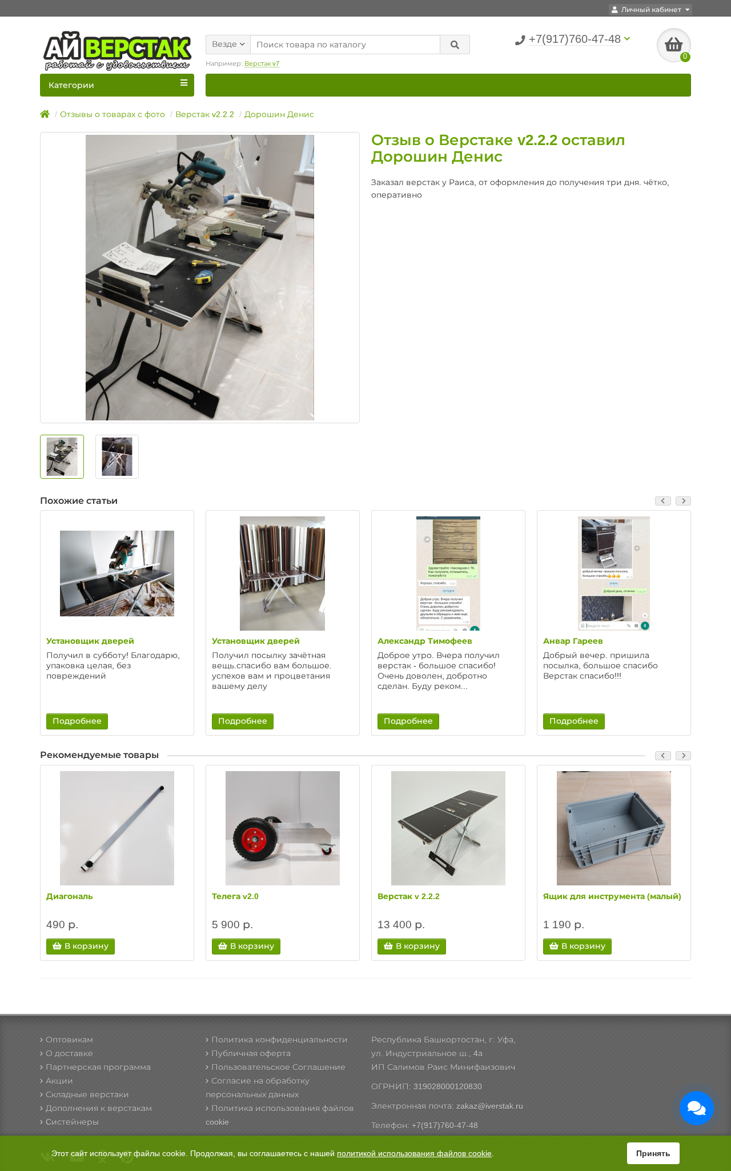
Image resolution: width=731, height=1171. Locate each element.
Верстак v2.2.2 (204, 114)
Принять (653, 1153)
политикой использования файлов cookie (414, 1153)
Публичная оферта (251, 1053)
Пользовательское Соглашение (278, 1067)
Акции (59, 1080)
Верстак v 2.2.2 (408, 896)
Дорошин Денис (279, 114)
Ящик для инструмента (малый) (612, 896)
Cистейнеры (72, 1121)
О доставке (69, 1053)
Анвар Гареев (573, 640)
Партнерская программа (98, 1067)
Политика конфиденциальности (279, 1039)
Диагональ (69, 896)
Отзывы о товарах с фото (112, 114)
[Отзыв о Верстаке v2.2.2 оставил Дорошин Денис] (200, 277)
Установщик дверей (90, 640)
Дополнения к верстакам (99, 1108)
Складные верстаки (87, 1094)
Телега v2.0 (235, 896)
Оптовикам (69, 1039)
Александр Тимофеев (424, 640)
